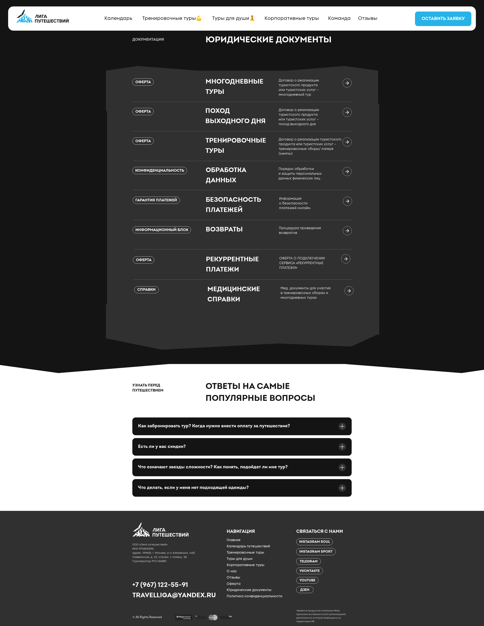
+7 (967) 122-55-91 (160, 585)
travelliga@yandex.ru (174, 595)
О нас (232, 571)
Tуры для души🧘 (233, 18)
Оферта (233, 583)
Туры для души (239, 558)
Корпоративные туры (291, 18)
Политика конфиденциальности (254, 596)
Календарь (118, 18)
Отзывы (367, 18)
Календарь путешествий (248, 546)
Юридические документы (249, 590)
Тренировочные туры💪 (172, 18)
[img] (160, 529)
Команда (339, 18)
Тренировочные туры (245, 552)
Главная (233, 540)
